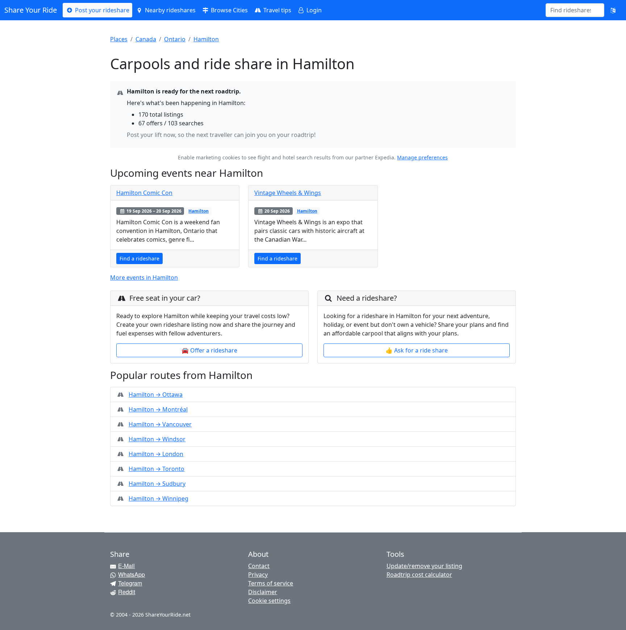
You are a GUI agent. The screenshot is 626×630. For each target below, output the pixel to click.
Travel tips (276, 10)
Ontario (174, 39)
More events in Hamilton (144, 277)
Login (313, 10)
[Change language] (613, 10)
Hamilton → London (156, 454)
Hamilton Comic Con (144, 193)
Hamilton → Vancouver (160, 424)
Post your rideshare (101, 10)
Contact (259, 566)
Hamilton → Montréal (158, 409)
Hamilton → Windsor (157, 439)
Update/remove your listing (424, 566)
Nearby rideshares (169, 10)
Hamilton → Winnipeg (158, 498)
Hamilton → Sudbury (157, 484)
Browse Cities (228, 10)
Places (119, 39)
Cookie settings (269, 601)
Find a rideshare (139, 258)
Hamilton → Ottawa (156, 395)
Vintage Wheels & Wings (287, 193)
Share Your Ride (30, 10)
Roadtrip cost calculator (419, 575)
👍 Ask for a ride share (416, 350)
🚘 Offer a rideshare (209, 350)
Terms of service (270, 583)
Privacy (258, 575)
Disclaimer (262, 592)
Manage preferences (422, 157)
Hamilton (206, 39)
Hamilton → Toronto (156, 469)
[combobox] (570, 10)
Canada (145, 39)
